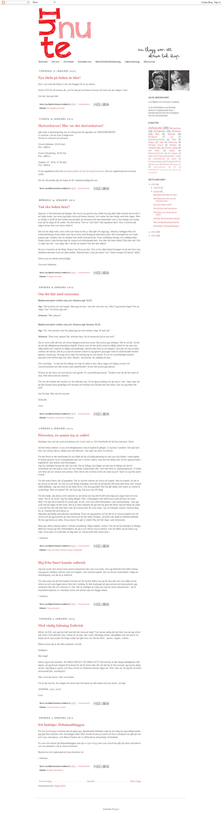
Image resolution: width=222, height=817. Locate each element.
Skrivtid (63, 550)
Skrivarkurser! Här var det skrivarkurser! (70, 125)
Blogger (115, 809)
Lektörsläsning (132, 62)
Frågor (151, 142)
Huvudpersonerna (156, 139)
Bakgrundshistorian (156, 153)
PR (175, 167)
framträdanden (153, 170)
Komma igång (171, 148)
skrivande (60, 418)
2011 (153, 236)
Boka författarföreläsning (108, 62)
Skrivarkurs (58, 770)
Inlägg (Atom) (59, 786)
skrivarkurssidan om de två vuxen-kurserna (83, 171)
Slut (179, 161)
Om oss (55, 62)
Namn (174, 159)
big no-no (155, 164)
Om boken (69, 62)
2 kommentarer (84, 546)
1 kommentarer (84, 104)
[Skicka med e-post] (95, 104)
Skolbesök (170, 161)
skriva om (177, 164)
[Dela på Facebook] (104, 104)
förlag (165, 170)
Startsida (42, 62)
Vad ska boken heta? (54, 206)
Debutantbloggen (49, 731)
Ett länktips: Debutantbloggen (61, 724)
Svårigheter (69, 418)
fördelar (173, 145)
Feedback (51, 418)
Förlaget (50, 276)
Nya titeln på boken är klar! (59, 77)
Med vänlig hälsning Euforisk (60, 625)
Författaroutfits (154, 148)
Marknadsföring (159, 167)
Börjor (150, 156)
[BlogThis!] (98, 104)
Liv (171, 137)
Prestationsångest (155, 161)
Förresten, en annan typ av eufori (63, 435)
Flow (49, 550)
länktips (50, 770)
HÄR (47, 90)
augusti (157, 188)
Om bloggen (52, 108)
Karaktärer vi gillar (173, 156)
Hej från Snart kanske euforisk (61, 562)
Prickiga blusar (155, 145)
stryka (69, 550)
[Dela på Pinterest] (107, 104)
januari (157, 191)
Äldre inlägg (135, 781)
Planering (173, 142)
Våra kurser (149, 62)
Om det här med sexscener (58, 294)
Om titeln (61, 108)
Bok (157, 134)
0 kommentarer (84, 188)
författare (165, 164)
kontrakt (175, 170)
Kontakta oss (84, 62)
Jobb (161, 142)
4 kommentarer (84, 414)
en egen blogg (90, 743)
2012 (153, 232)
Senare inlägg (45, 781)
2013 (153, 184)
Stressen (176, 131)
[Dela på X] (101, 104)
